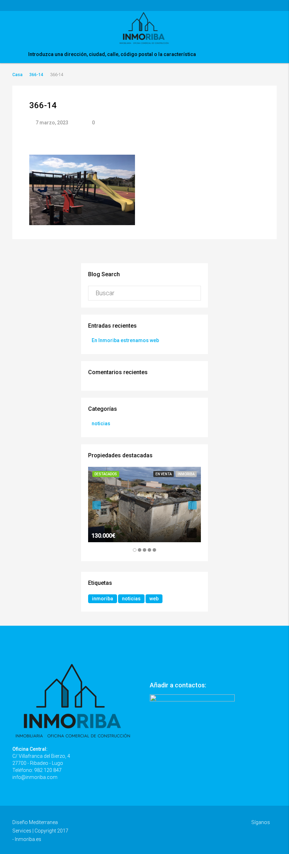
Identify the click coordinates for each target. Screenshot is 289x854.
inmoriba (102, 598)
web (154, 598)
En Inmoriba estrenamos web (125, 340)
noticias (101, 423)
